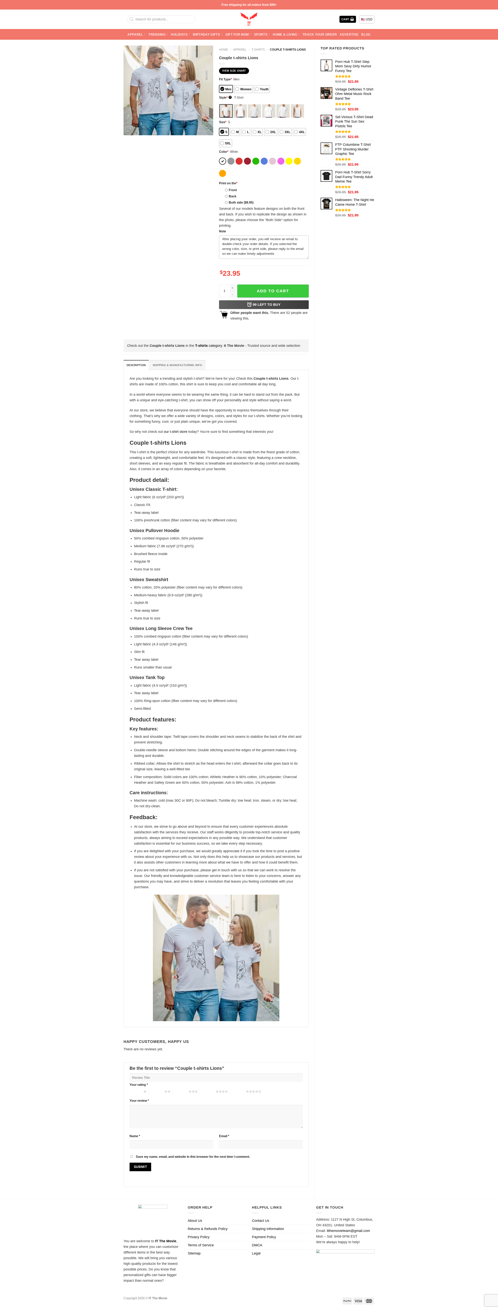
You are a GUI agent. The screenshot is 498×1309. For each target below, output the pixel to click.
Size (222, 122)
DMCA (257, 1245)
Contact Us (260, 1221)
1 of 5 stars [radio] (135, 1091)
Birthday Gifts (206, 34)
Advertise (349, 34)
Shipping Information (268, 1229)
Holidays (179, 34)
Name (135, 1136)
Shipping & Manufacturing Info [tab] (177, 365)
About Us (195, 1221)
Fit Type (225, 79)
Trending (157, 34)
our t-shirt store (175, 432)
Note (222, 231)
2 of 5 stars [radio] (156, 1091)
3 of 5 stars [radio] (181, 1091)
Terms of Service (201, 1245)
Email (224, 1136)
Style (225, 97)
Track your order (319, 34)
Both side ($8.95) (241, 202)
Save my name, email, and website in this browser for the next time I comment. (193, 1156)
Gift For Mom (237, 34)
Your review (139, 1100)
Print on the (228, 183)
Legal (256, 1253)
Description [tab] (136, 365)
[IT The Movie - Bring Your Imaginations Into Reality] (249, 19)
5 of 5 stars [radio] (238, 1091)
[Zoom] (129, 130)
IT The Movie (165, 1241)
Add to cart (273, 291)
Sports (260, 34)
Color (223, 151)
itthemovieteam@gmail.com (348, 1231)
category (208, 346)
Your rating (139, 1084)
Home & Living (285, 34)
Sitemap (194, 1253)
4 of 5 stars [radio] (208, 1091)
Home (223, 49)
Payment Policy (264, 1237)
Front (233, 190)
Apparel (135, 34)
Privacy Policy (199, 1237)
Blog (365, 34)
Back (232, 196)
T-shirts (258, 49)
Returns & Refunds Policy (208, 1229)
